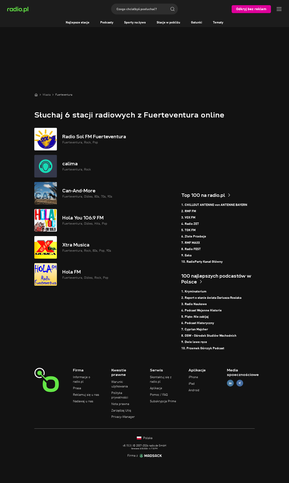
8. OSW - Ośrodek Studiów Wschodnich (208, 335)
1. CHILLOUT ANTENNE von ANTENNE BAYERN (214, 205)
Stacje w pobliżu (168, 22)
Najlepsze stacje (77, 22)
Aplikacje (156, 388)
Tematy (218, 22)
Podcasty (106, 22)
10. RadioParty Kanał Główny (202, 261)
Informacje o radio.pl (81, 379)
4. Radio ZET (190, 223)
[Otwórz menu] (279, 9)
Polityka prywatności (119, 395)
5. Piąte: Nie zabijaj (195, 316)
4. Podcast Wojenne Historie (201, 310)
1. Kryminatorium (193, 291)
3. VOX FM (188, 217)
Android (194, 390)
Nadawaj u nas (83, 401)
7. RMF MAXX (190, 242)
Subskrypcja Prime (163, 401)
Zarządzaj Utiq (121, 410)
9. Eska (186, 255)
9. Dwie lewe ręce (194, 342)
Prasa (77, 388)
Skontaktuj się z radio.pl (160, 379)
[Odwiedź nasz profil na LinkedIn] (230, 383)
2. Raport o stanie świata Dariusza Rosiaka (211, 297)
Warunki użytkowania (119, 384)
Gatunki (196, 22)
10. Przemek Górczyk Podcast (202, 348)
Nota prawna (120, 404)
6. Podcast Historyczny (197, 323)
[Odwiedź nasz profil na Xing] (240, 383)
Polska (147, 438)
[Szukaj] (172, 9)
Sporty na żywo (135, 22)
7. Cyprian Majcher (194, 329)
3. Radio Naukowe (194, 304)
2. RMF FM (188, 211)
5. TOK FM (188, 230)
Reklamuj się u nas (86, 394)
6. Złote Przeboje (193, 236)
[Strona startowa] (36, 95)
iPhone (193, 377)
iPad (192, 383)
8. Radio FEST (191, 249)
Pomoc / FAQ (159, 394)
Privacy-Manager (123, 417)
